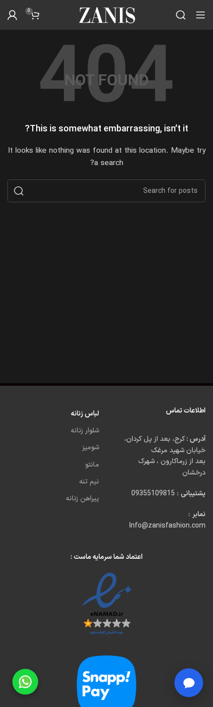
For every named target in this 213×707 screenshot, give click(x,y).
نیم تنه (89, 481)
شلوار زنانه (85, 430)
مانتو (92, 465)
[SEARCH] (18, 190)
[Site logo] (106, 14)
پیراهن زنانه (82, 498)
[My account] (12, 15)
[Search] (181, 15)
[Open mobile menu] (201, 15)
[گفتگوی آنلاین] (188, 682)
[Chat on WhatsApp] (25, 682)
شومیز (90, 447)
